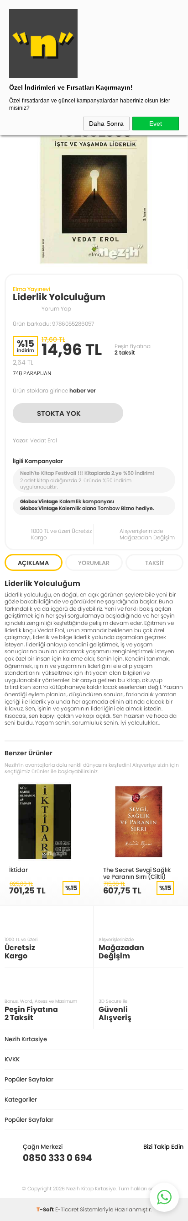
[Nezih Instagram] (148, 1157)
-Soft (46, 1209)
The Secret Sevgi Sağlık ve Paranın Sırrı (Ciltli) (137, 873)
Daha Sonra (106, 123)
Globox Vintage (39, 508)
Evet (155, 123)
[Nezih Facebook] (176, 1157)
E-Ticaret (66, 1209)
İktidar (18, 870)
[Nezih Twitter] (162, 1157)
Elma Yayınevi (31, 289)
